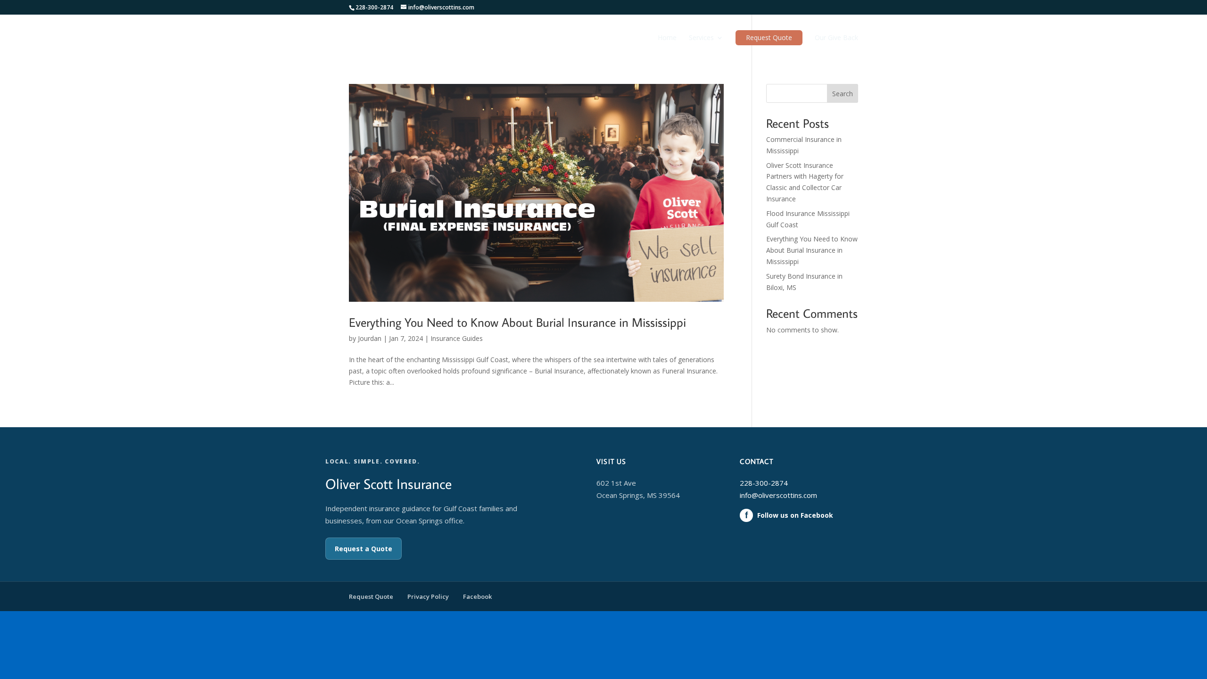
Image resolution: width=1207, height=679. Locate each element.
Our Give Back (836, 38)
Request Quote (769, 37)
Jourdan (369, 338)
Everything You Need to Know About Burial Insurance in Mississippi (517, 322)
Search (842, 93)
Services (701, 38)
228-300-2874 (764, 483)
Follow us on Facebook (789, 515)
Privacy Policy (428, 596)
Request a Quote (363, 548)
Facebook (477, 596)
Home (667, 38)
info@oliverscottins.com (778, 495)
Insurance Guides (456, 338)
